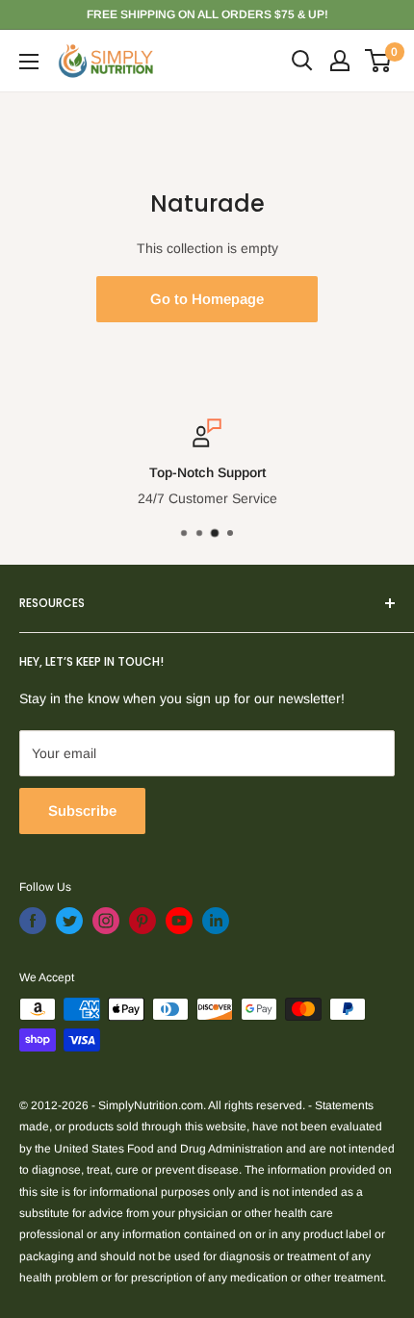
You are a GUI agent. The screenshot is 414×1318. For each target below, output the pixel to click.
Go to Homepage (207, 299)
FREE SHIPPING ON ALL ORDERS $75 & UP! (207, 14)
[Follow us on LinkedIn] (215, 920)
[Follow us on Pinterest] (142, 920)
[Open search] (302, 60)
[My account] (339, 60)
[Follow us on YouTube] (179, 920)
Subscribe (82, 810)
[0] (379, 60)
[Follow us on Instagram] (105, 920)
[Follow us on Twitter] (69, 920)
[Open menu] (29, 61)
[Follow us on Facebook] (32, 920)
